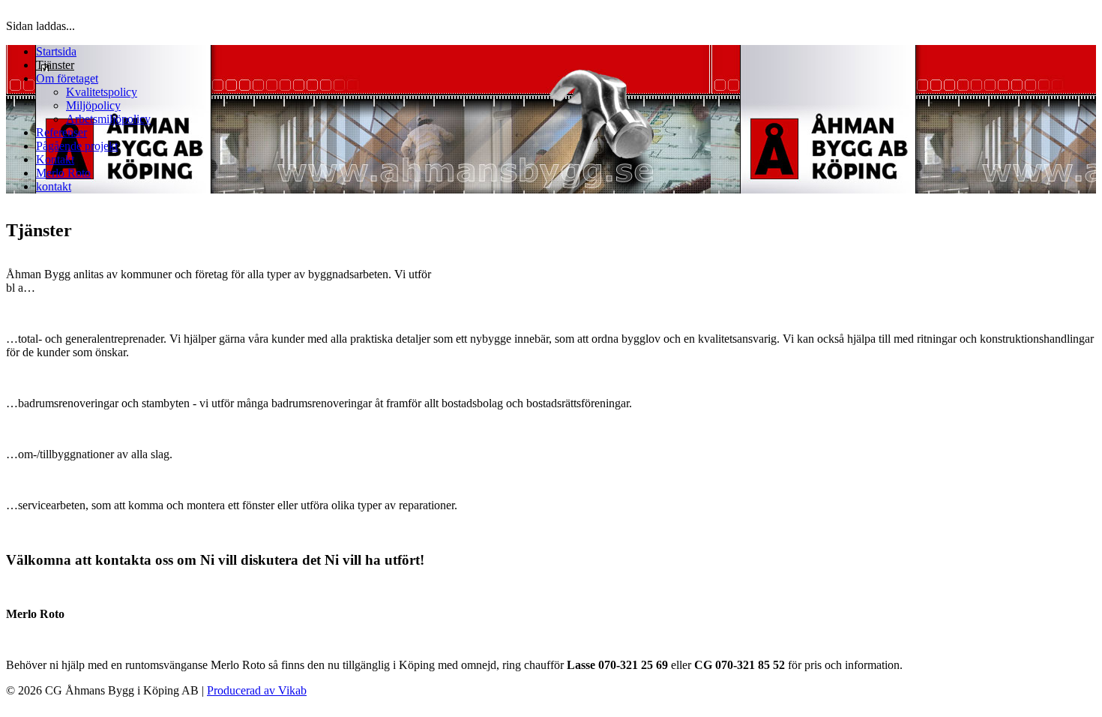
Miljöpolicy (93, 105)
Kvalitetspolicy (101, 92)
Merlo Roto (63, 172)
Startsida (56, 51)
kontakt (53, 186)
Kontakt (55, 159)
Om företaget (67, 78)
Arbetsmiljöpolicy (108, 118)
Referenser (61, 132)
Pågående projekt (77, 146)
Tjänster (55, 64)
